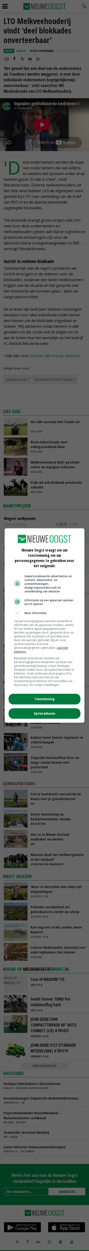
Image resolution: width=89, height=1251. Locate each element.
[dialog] (45, 625)
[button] (44, 613)
